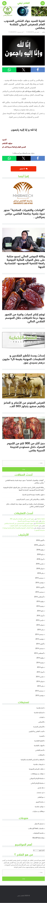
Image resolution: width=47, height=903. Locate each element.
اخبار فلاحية (40, 708)
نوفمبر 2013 (40, 696)
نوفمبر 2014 (40, 639)
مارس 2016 (40, 564)
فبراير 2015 (40, 625)
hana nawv (41, 519)
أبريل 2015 (40, 616)
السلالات (41, 755)
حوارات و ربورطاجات (37, 774)
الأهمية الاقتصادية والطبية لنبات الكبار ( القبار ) (24, 526)
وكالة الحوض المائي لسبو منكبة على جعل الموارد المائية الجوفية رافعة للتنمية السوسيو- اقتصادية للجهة (23, 489)
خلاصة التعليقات (38, 833)
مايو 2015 (40, 611)
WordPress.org (38, 838)
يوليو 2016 (40, 550)
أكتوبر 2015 (40, 587)
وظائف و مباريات (38, 811)
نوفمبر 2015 (40, 583)
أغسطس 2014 (39, 653)
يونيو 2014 (40, 663)
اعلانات (41, 717)
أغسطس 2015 (39, 597)
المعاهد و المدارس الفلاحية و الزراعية (32, 760)
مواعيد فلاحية (39, 807)
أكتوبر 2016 (40, 540)
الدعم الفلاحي (39, 750)
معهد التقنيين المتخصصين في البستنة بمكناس (18, 523)
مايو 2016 (40, 554)
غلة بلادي (41, 788)
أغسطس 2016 (39, 545)
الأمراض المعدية (38, 727)
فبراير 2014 (40, 681)
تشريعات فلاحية (38, 764)
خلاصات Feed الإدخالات (36, 828)
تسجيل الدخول (39, 824)
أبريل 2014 (40, 672)
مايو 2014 (40, 667)
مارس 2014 (40, 677)
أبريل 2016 (40, 559)
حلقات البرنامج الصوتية (36, 769)
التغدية (41, 736)
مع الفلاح (41, 797)
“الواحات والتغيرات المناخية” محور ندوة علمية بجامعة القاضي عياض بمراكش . (24, 482)
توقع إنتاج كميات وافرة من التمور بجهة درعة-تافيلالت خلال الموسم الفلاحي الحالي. (25, 505)
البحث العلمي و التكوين (36, 731)
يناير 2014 (40, 686)
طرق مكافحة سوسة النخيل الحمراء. (33, 495)
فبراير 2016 (40, 569)
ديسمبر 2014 (39, 634)
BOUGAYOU (40, 523)
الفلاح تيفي (23, 3)
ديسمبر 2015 (39, 578)
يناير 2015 (40, 630)
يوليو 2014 (40, 658)
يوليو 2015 (40, 601)
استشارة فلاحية (39, 713)
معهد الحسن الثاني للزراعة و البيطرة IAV (22, 519)
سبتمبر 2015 (39, 592)
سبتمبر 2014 (39, 648)
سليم (43, 521)
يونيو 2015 (40, 606)
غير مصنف (40, 793)
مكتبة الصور (40, 802)
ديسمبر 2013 (39, 691)
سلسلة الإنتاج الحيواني (37, 778)
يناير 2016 (40, 573)
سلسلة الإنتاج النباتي (37, 783)
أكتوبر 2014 (40, 644)
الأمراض (41, 722)
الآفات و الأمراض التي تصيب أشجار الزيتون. (30, 499)
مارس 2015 (40, 620)
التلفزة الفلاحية (39, 741)
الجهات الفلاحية (39, 746)
